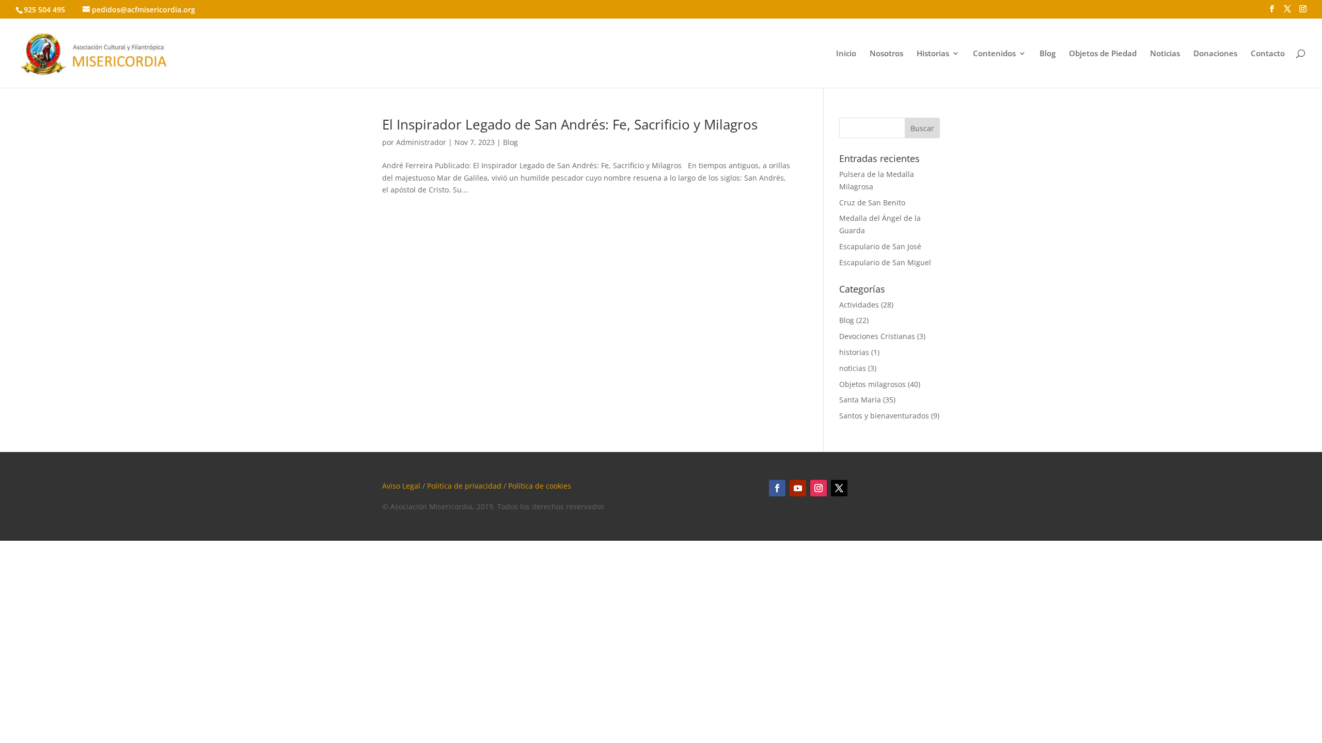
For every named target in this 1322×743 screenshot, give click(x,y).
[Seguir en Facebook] (777, 488)
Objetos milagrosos (872, 384)
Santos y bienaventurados (884, 416)
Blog (1048, 54)
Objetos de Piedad (1103, 54)
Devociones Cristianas (877, 336)
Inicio (846, 54)
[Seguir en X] (839, 488)
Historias (933, 54)
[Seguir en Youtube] (798, 488)
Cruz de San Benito (872, 202)
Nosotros (886, 54)
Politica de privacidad (464, 486)
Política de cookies (539, 486)
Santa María (860, 400)
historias (854, 352)
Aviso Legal (401, 486)
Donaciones (1215, 54)
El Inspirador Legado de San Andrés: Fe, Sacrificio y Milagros (570, 124)
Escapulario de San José (880, 246)
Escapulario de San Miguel (885, 262)
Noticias (1165, 54)
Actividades (859, 305)
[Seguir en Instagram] (818, 488)
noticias (852, 368)
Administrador (421, 142)
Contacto (1268, 54)
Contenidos (994, 54)
